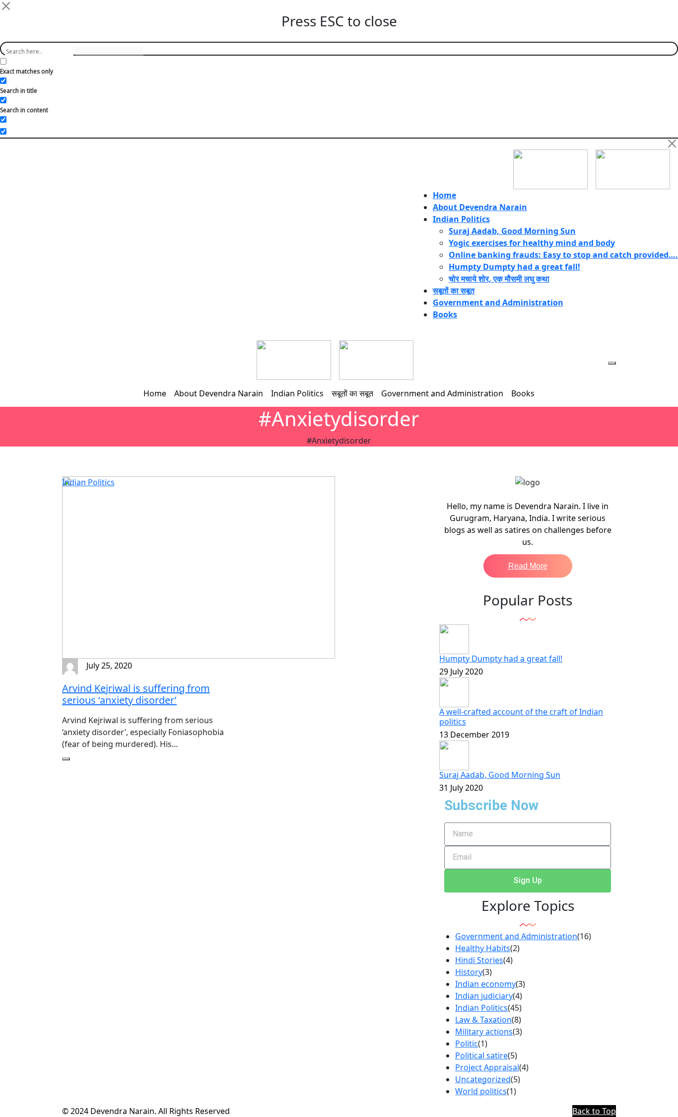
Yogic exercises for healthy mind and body (532, 242)
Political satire (481, 1055)
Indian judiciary (484, 995)
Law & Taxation (483, 1019)
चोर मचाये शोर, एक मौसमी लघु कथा (499, 278)
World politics (481, 1091)
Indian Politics (461, 219)
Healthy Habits (482, 948)
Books (445, 314)
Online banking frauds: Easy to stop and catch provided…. (563, 254)
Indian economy (485, 983)
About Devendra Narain (480, 207)
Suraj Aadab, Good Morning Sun (512, 230)
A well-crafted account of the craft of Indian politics (521, 716)
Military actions (484, 1031)
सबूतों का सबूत (454, 290)
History (468, 972)
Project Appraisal (487, 1067)
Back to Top (594, 1111)
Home (444, 195)
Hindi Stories (479, 960)
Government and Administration (498, 302)
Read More (527, 566)
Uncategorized (483, 1079)
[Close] (6, 6)
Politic (466, 1043)
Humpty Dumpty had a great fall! (514, 266)
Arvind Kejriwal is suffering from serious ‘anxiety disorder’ (136, 694)
